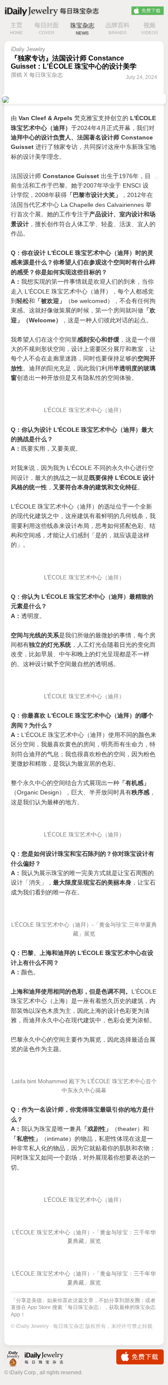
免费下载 (147, 10)
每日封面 (46, 28)
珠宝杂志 (82, 28)
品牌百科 (118, 28)
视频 (149, 28)
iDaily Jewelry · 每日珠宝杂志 (41, 1359)
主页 (16, 28)
